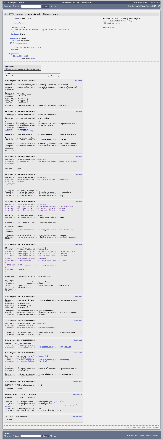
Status (15, 19)
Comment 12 (77, 416)
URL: (17, 47)
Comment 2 (78, 156)
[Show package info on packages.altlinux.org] (56, 29)
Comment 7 (78, 320)
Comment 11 (77, 394)
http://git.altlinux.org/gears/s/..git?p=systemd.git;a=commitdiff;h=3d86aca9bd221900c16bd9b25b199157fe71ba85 (38, 346)
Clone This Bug (146, 427)
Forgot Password (147, 6)
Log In (137, 6)
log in (17, 76)
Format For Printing (130, 427)
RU (159, 6)
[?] (51, 6)
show (118, 23)
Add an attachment (11, 69)
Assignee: (15, 41)
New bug (8, 6)
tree (33, 58)
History (129, 21)
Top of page (155, 427)
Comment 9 (78, 353)
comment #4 (40, 248)
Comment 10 (77, 382)
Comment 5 (78, 245)
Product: (15, 27)
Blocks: (16, 56)
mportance (14, 38)
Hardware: (15, 34)
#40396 (56, 403)
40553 (112, 27)
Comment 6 (78, 297)
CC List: (107, 23)
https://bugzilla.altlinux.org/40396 (21, 131)
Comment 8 (78, 340)
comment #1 (40, 160)
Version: (16, 32)
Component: (14, 29)
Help (54, 6)
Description (78, 81)
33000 (21, 56)
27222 (26, 56)
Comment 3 (78, 174)
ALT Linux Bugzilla (10, 3)
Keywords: (15, 49)
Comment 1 (78, 111)
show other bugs (35, 29)
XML (139, 427)
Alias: (16, 23)
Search (17, 6)
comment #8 (42, 356)
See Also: (106, 27)
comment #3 (40, 205)
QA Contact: (14, 43)
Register (131, 6)
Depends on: (14, 54)
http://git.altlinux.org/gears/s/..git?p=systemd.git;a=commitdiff (37, 360)
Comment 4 (78, 201)
